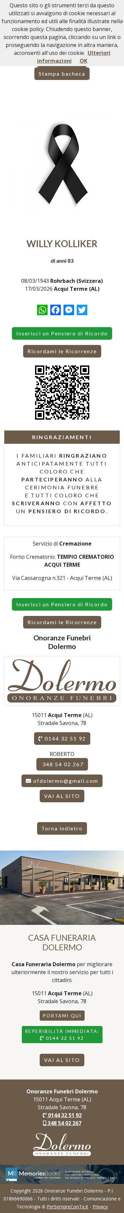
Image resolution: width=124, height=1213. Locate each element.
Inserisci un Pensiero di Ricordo (62, 333)
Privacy (100, 1206)
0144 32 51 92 (64, 738)
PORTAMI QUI (62, 1015)
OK (83, 60)
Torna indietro (62, 828)
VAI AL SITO (62, 796)
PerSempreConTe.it (67, 1206)
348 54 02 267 (62, 764)
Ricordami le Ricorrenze (62, 351)
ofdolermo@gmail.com (65, 780)
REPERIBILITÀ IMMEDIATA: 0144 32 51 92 (62, 1034)
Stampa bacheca (62, 73)
